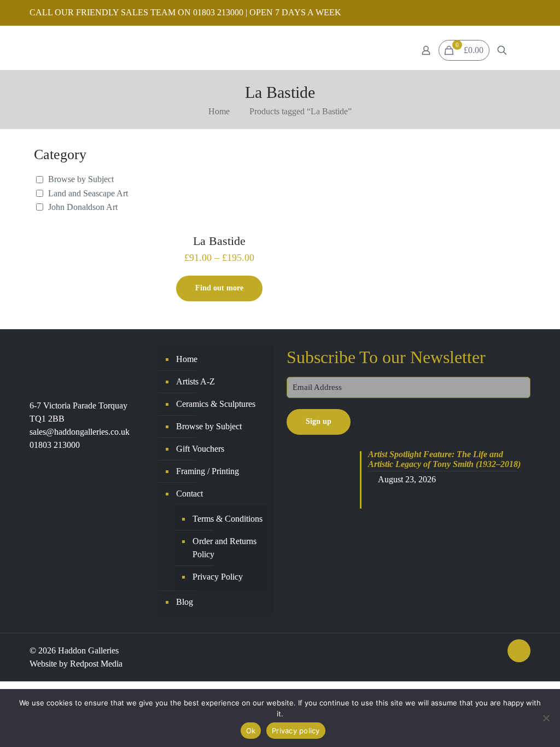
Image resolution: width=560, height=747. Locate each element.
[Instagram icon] (524, 13)
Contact (189, 493)
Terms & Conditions (227, 518)
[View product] (262, 161)
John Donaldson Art (83, 207)
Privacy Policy (217, 576)
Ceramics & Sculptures (215, 403)
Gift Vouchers (200, 448)
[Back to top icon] (519, 650)
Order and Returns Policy (224, 547)
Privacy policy (296, 730)
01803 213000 (55, 445)
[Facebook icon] (510, 13)
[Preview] (262, 184)
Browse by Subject (81, 179)
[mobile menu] (521, 50)
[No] (546, 718)
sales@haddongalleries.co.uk (80, 431)
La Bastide (219, 241)
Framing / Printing (207, 471)
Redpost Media (96, 663)
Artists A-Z (195, 381)
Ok (251, 730)
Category (60, 154)
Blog (184, 601)
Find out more (219, 288)
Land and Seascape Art (88, 193)
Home (219, 111)
